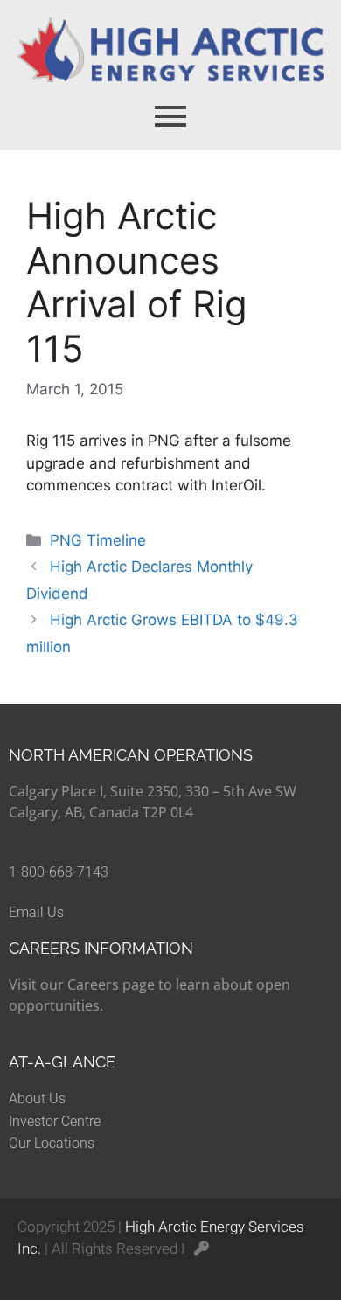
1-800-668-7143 (58, 872)
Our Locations (51, 1143)
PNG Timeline (98, 540)
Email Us (36, 912)
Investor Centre (55, 1121)
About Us (37, 1098)
